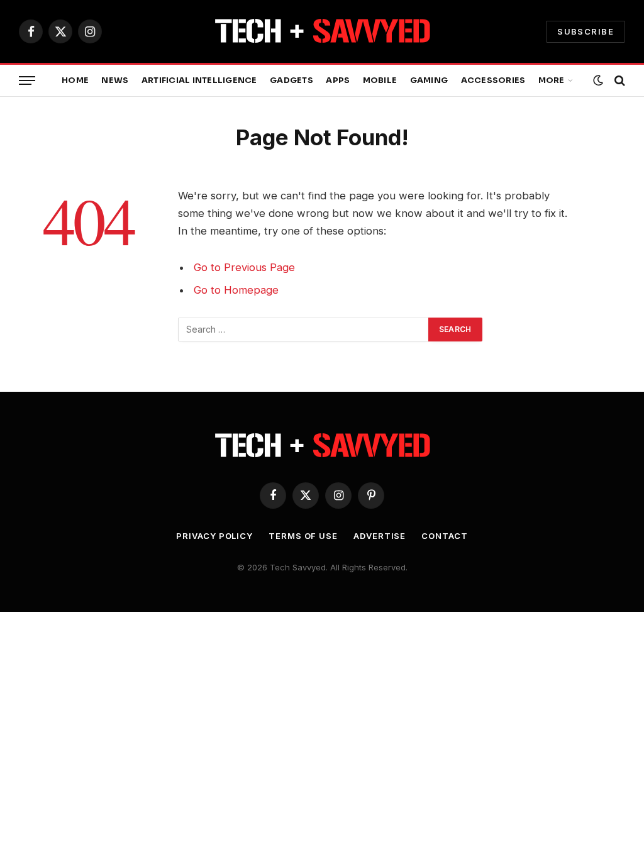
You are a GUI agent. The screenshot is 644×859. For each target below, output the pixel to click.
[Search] (618, 81)
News (114, 80)
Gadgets (291, 80)
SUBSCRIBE (585, 31)
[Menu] (27, 81)
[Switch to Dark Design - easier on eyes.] (598, 80)
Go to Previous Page (244, 267)
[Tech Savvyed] (322, 32)
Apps (338, 80)
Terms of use (303, 536)
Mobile (380, 80)
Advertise (379, 536)
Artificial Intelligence (199, 80)
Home (75, 80)
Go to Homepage (236, 290)
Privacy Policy (214, 536)
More (551, 80)
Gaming (429, 80)
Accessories (493, 80)
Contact (444, 536)
